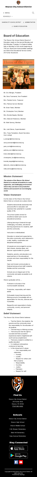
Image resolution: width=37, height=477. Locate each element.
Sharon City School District (11, 22)
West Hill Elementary (17, 432)
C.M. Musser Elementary (18, 429)
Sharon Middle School (17, 426)
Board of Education (20, 26)
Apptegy (22, 474)
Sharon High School (17, 422)
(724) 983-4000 (17, 406)
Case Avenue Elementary (17, 436)
